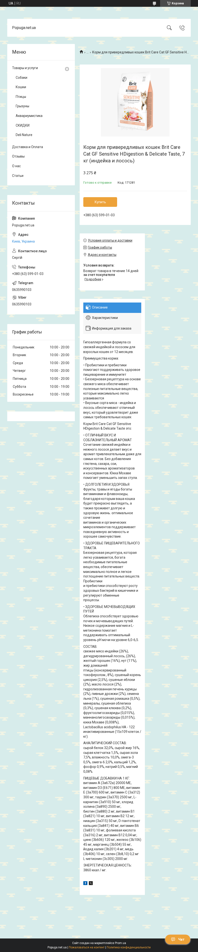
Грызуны (22, 106)
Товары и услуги (25, 68)
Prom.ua (120, 943)
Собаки (21, 77)
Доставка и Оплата (27, 147)
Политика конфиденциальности (129, 947)
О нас (16, 166)
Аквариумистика (29, 116)
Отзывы (18, 156)
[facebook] (85, 884)
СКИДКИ (22, 125)
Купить (100, 202)
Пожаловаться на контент (87, 947)
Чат (181, 939)
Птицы (21, 97)
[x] (91, 884)
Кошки (21, 87)
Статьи (17, 176)
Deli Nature (24, 135)
